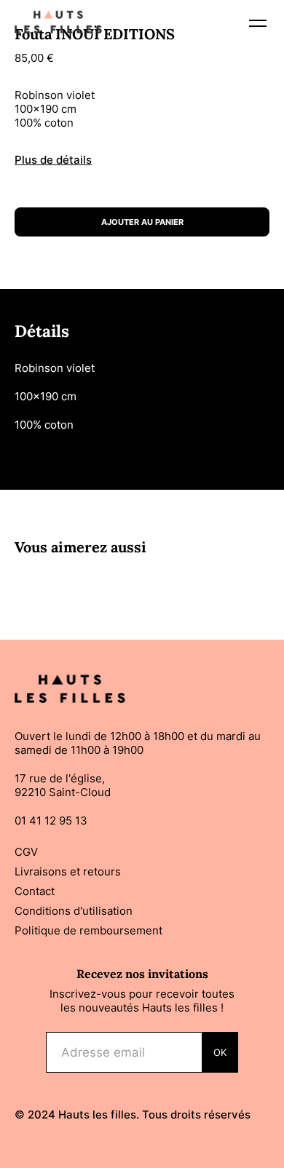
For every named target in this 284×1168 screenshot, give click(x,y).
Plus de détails (53, 160)
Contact (35, 891)
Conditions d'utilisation (74, 911)
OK (219, 1052)
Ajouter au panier (142, 222)
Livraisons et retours (68, 871)
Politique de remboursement (88, 930)
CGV (26, 852)
